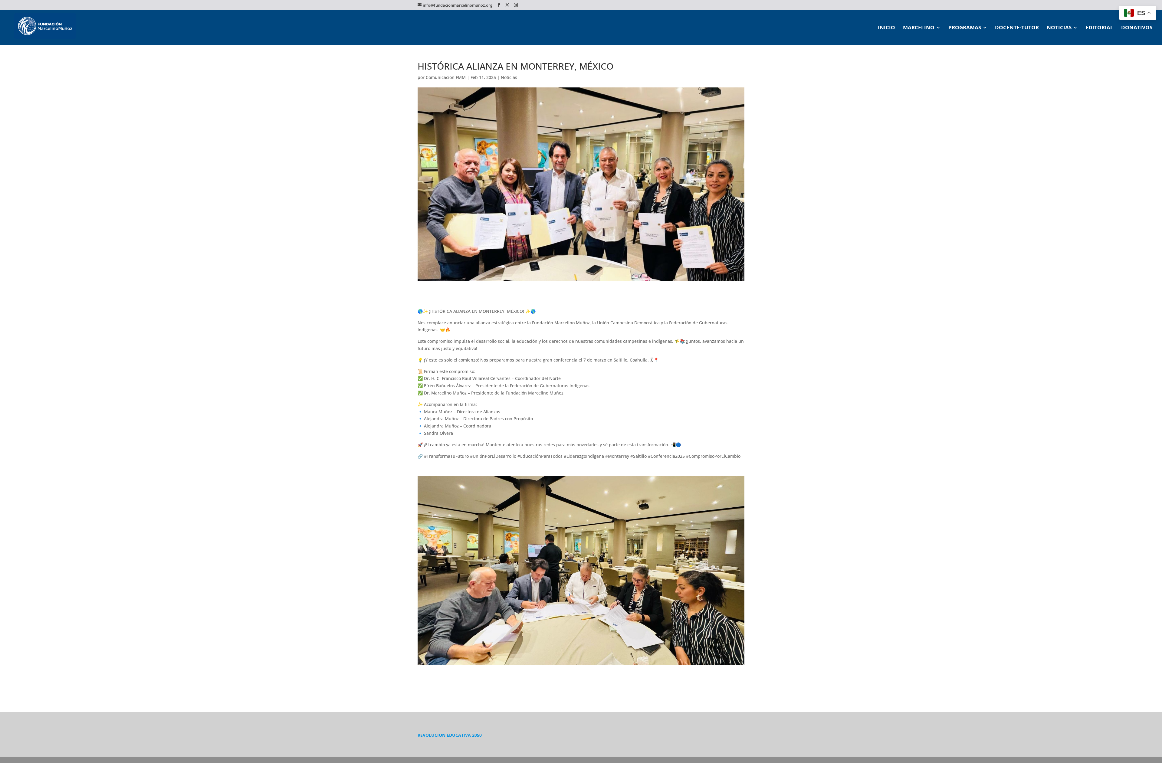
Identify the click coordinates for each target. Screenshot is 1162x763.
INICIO (886, 28)
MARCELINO (918, 28)
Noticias (509, 77)
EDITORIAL (1099, 28)
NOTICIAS (1059, 28)
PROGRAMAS (964, 28)
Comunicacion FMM (446, 77)
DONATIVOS (1136, 28)
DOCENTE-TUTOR (1017, 28)
